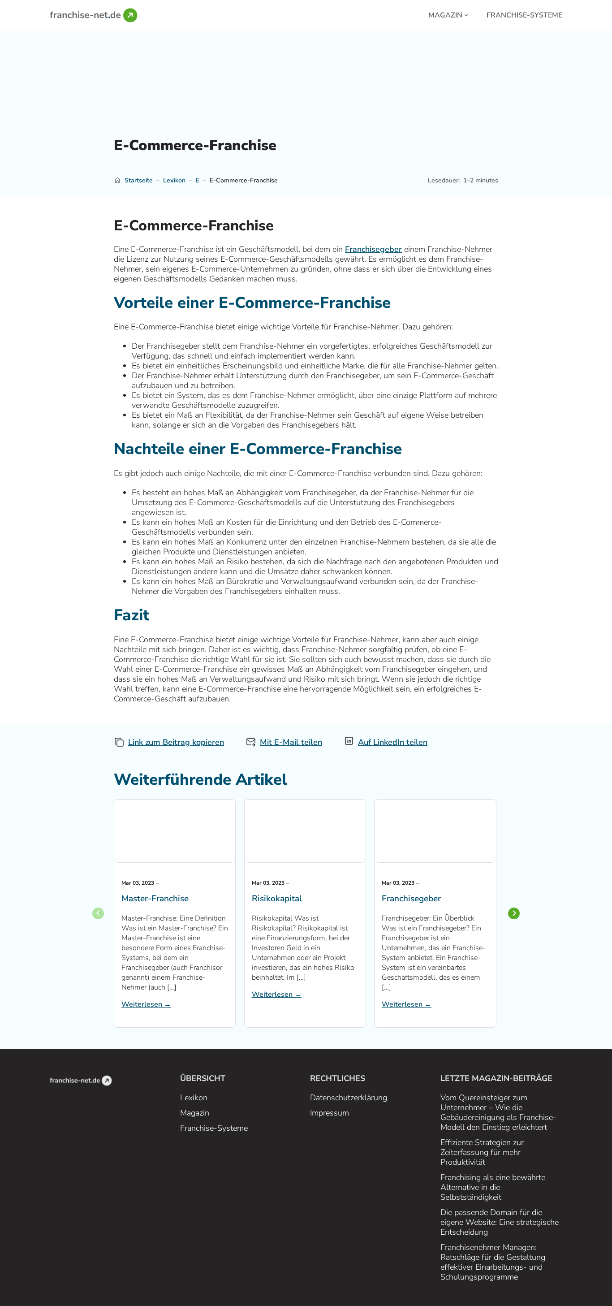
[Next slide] (514, 913)
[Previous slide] (98, 913)
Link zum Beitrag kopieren (176, 742)
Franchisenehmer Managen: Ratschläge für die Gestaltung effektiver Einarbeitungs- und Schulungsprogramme (492, 1262)
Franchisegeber (373, 249)
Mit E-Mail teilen (291, 742)
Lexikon (174, 180)
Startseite (139, 180)
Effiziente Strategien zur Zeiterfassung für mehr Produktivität (482, 1152)
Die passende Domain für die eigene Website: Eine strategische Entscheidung (499, 1222)
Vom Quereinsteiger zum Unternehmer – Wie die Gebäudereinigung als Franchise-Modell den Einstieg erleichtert (498, 1112)
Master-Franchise (155, 899)
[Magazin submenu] (466, 14)
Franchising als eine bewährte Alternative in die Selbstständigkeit (492, 1187)
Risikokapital (277, 899)
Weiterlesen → (146, 1004)
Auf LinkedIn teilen (392, 742)
